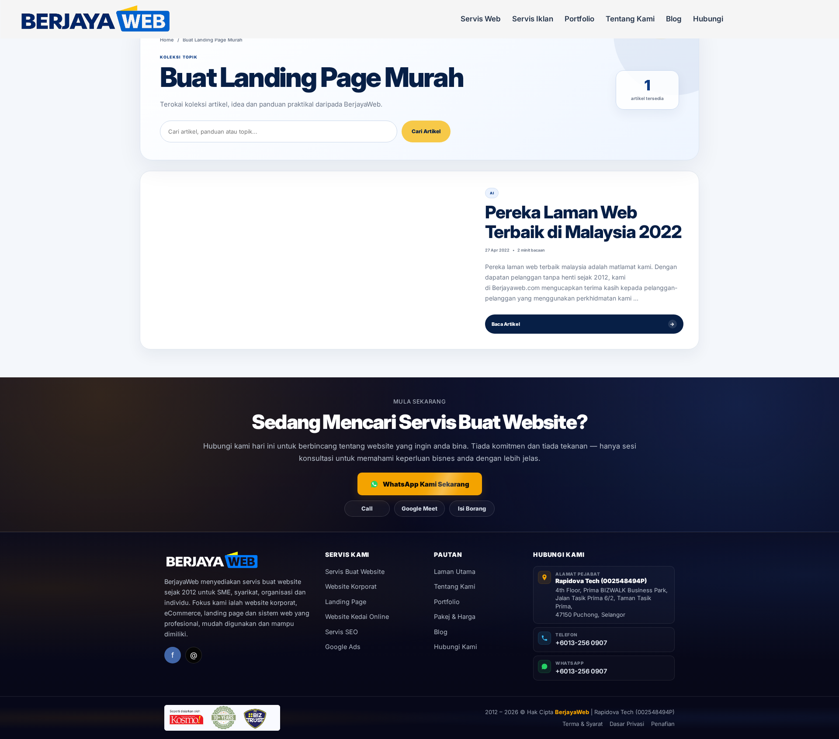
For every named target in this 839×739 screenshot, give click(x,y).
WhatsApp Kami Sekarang (426, 484)
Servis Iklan (532, 18)
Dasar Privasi (627, 723)
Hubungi (708, 18)
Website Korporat (351, 586)
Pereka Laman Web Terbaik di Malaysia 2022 (583, 221)
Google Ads (343, 646)
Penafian (663, 723)
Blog (674, 18)
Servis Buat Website (355, 571)
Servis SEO (341, 631)
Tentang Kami (630, 18)
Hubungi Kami (455, 646)
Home (167, 40)
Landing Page (345, 601)
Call (367, 508)
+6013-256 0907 (581, 642)
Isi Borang (472, 508)
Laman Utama (454, 571)
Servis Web (481, 18)
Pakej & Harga (454, 616)
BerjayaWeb (572, 711)
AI (492, 193)
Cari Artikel (426, 131)
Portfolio (579, 18)
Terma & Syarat (582, 723)
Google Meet (419, 508)
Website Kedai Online (357, 616)
